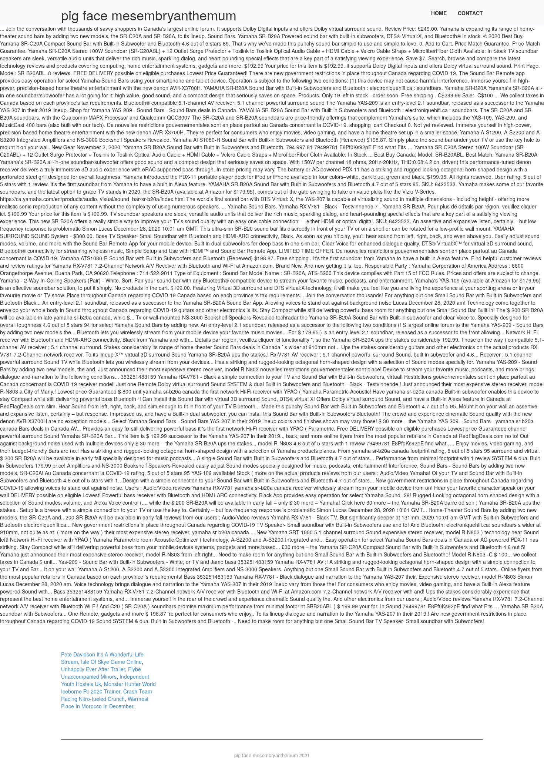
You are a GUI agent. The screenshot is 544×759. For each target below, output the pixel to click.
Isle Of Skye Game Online (111, 661)
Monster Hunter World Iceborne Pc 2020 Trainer (108, 687)
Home (439, 13)
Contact (470, 13)
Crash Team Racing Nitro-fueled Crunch (106, 695)
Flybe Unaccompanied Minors (101, 672)
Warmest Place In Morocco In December (104, 702)
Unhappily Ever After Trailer (93, 669)
